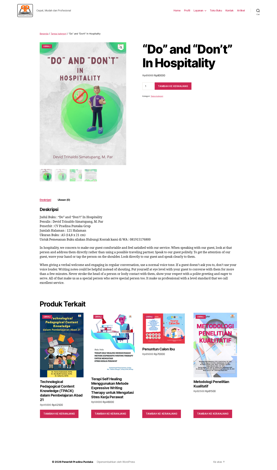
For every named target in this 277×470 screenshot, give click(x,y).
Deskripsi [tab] (45, 199)
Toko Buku (216, 10)
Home (177, 10)
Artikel (241, 10)
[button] (121, 47)
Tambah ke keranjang (173, 86)
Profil (187, 10)
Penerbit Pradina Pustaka (77, 461)
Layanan (198, 10)
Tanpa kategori (59, 33)
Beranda (44, 33)
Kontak (229, 10)
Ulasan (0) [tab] (64, 199)
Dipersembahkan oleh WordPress (116, 461)
